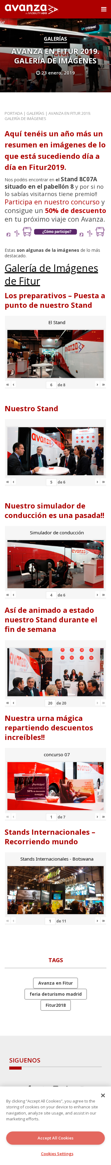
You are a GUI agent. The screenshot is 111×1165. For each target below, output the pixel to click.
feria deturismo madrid (56, 994)
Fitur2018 (56, 1005)
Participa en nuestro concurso (52, 201)
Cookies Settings (57, 1153)
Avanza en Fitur (55, 983)
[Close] (103, 1095)
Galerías (55, 38)
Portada (14, 113)
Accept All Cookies (55, 1138)
